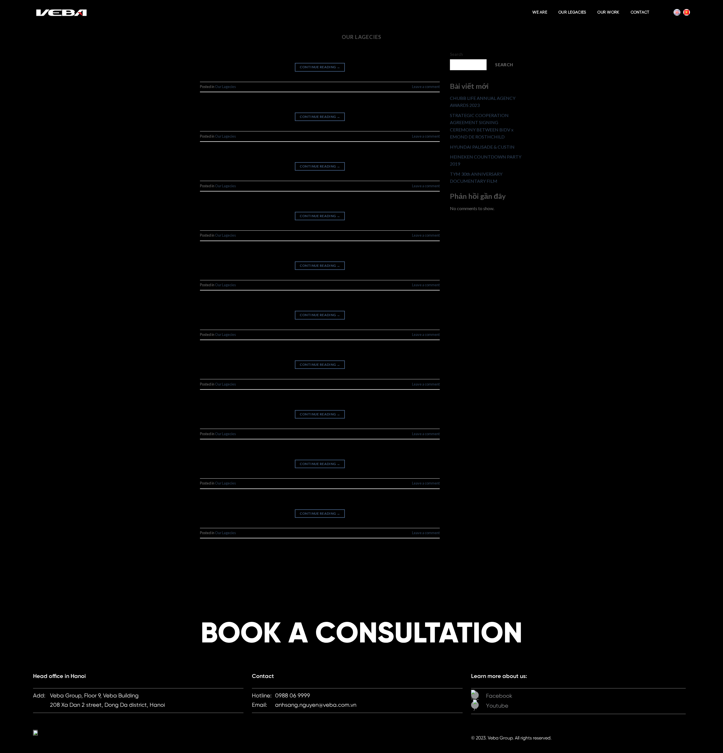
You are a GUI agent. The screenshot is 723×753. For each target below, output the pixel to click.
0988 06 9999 (292, 696)
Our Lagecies (225, 86)
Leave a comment (426, 86)
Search (456, 54)
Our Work (608, 12)
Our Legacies (572, 12)
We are (539, 12)
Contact (640, 12)
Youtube (497, 706)
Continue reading (320, 67)
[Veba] (61, 12)
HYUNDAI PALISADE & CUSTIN (482, 146)
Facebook (499, 696)
